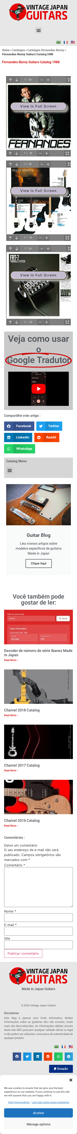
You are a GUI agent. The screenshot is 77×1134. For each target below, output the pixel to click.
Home (6, 50)
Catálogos (18, 50)
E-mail (10, 924)
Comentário (14, 865)
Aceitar (38, 1113)
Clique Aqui (38, 563)
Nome (10, 911)
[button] (71, 1080)
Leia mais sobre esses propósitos (50, 1102)
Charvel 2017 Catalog (22, 765)
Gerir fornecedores (19, 1102)
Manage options (39, 1124)
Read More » (11, 660)
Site (7, 938)
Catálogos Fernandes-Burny (46, 50)
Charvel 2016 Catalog (22, 820)
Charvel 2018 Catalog (22, 710)
